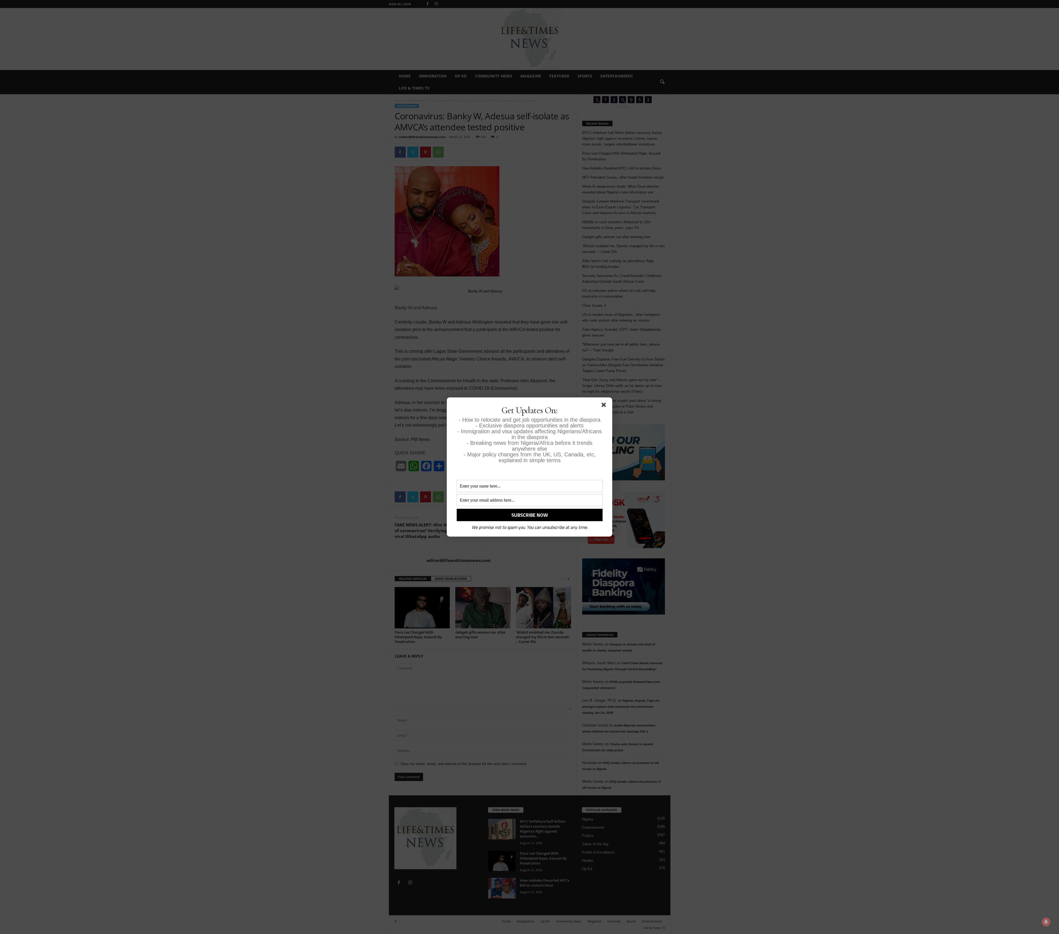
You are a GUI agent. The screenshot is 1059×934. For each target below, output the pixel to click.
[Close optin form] (604, 406)
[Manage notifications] (1046, 921)
